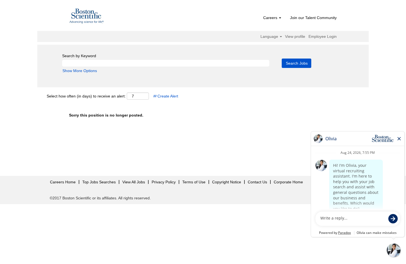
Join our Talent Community (313, 17)
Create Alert (167, 96)
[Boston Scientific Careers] (86, 16)
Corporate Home (288, 182)
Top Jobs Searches (99, 182)
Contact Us (257, 182)
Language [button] (269, 36)
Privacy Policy (164, 182)
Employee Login (323, 36)
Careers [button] (270, 17)
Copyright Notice (226, 182)
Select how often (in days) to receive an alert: (86, 96)
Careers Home (63, 182)
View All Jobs (133, 182)
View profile (295, 36)
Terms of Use (193, 182)
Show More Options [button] (79, 70)
